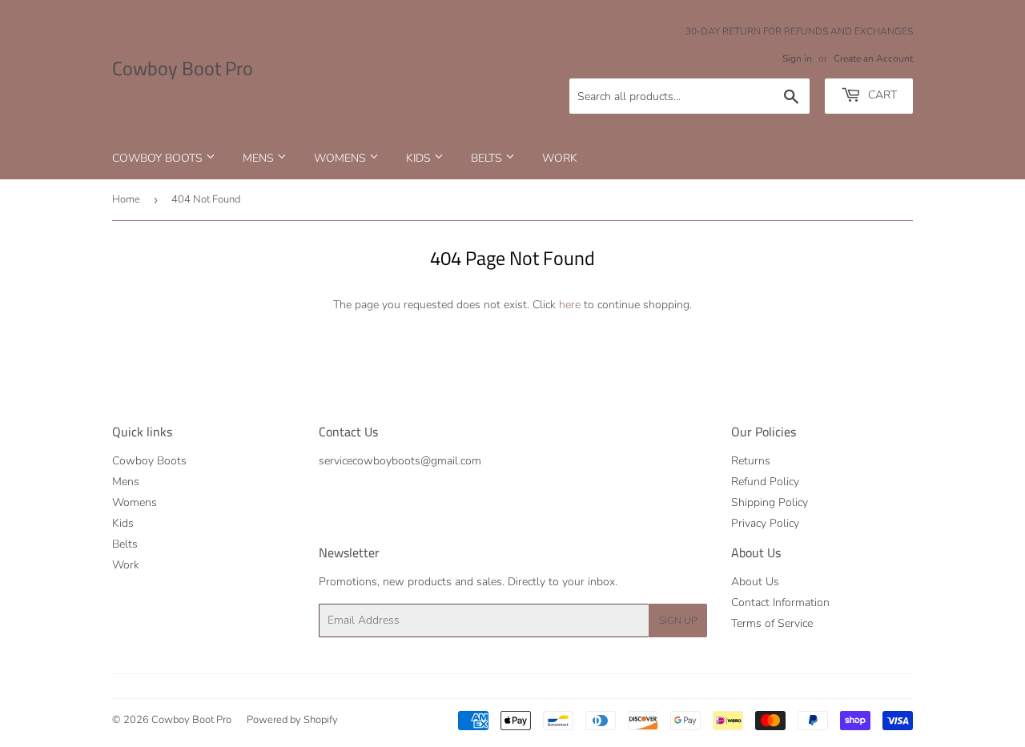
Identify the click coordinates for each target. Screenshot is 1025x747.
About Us (755, 581)
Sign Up (678, 620)
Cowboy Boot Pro (182, 68)
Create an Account (873, 58)
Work (559, 158)
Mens (260, 158)
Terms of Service (772, 623)
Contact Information (780, 602)
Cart (881, 94)
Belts (488, 158)
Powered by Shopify (292, 720)
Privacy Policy (765, 523)
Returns (750, 460)
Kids (420, 158)
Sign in (797, 58)
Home (126, 199)
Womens (341, 158)
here (570, 304)
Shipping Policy (769, 502)
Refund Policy (765, 481)
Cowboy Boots (159, 158)
